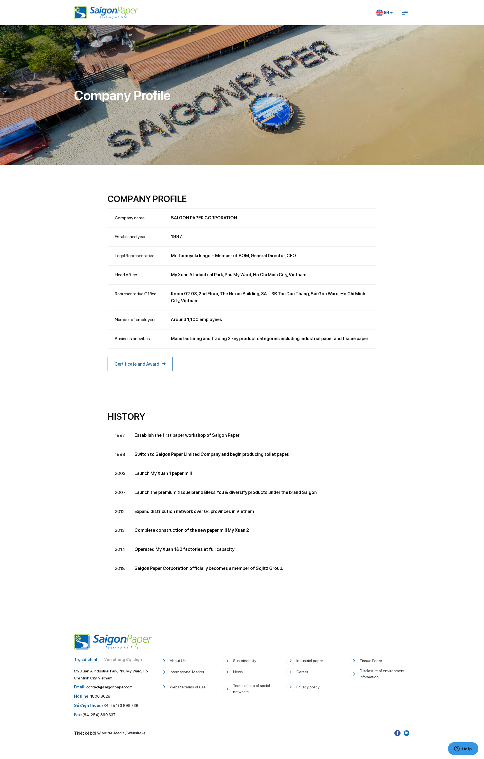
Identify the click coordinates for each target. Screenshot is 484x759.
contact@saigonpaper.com (103, 687)
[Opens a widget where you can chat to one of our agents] (463, 749)
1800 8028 (92, 696)
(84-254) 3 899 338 (106, 705)
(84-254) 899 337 (95, 714)
